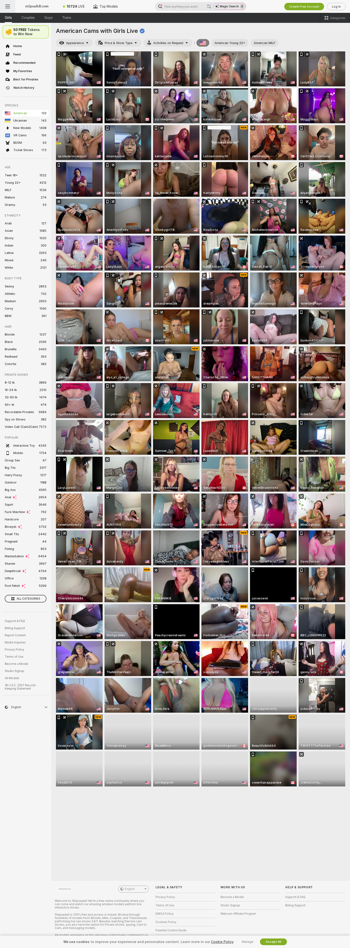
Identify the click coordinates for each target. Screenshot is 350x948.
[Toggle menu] (7, 6)
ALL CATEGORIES (28, 598)
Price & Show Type (118, 43)
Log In (336, 6)
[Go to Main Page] (37, 6)
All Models (12, 678)
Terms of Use (14, 656)
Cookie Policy (222, 942)
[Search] (209, 6)
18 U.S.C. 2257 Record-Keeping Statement (20, 687)
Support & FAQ (15, 621)
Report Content (15, 635)
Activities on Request (168, 43)
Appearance (75, 43)
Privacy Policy (14, 649)
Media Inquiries (15, 642)
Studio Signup (14, 671)
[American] (202, 43)
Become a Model (16, 664)
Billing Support (15, 628)
